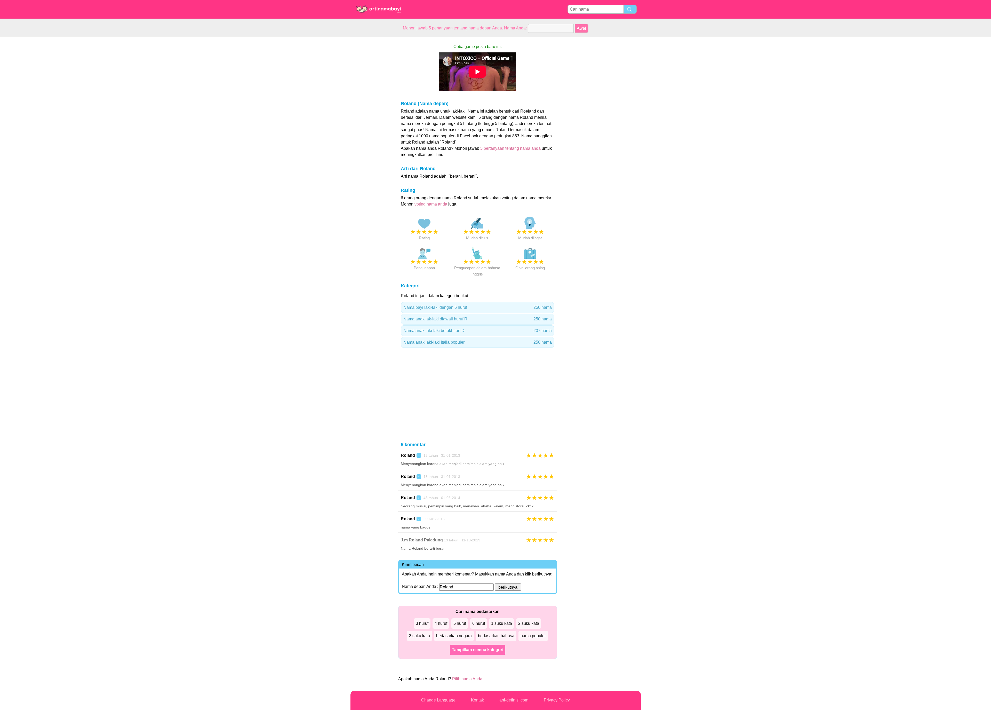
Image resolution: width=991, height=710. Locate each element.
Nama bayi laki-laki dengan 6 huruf (477, 307)
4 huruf (441, 623)
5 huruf (459, 623)
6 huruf (478, 623)
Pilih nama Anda (467, 679)
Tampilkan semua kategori (477, 650)
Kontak (477, 700)
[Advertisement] (371, 114)
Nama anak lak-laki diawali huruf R (477, 319)
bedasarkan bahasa (496, 636)
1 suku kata (501, 623)
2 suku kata (528, 623)
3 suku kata (419, 636)
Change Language (438, 700)
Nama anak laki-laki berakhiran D (477, 330)
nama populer (533, 636)
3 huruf (422, 623)
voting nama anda (430, 204)
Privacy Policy (557, 700)
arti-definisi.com (513, 700)
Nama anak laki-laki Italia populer (477, 342)
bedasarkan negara (454, 636)
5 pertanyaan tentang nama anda (510, 148)
